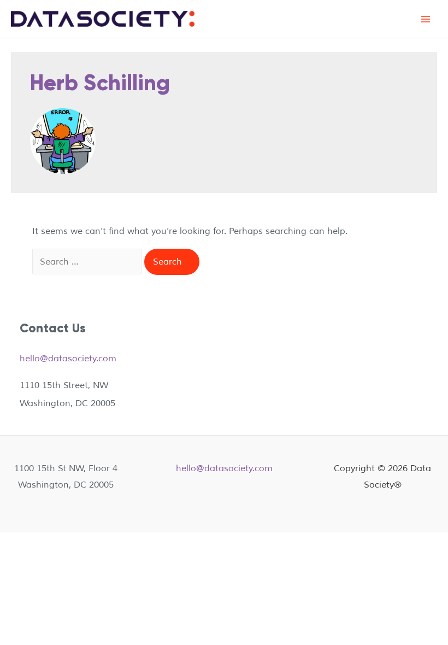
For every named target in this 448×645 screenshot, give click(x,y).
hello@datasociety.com (68, 358)
